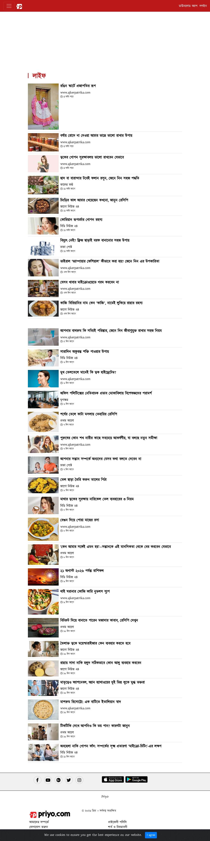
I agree (151, 835)
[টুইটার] (69, 780)
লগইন (203, 6)
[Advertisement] (105, 40)
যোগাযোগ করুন (38, 827)
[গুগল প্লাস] (58, 780)
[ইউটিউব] (48, 780)
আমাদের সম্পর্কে (39, 822)
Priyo (105, 796)
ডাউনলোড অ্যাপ (188, 6)
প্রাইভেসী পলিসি (117, 822)
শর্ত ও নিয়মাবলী (117, 827)
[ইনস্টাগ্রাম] (79, 780)
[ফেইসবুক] (37, 780)
